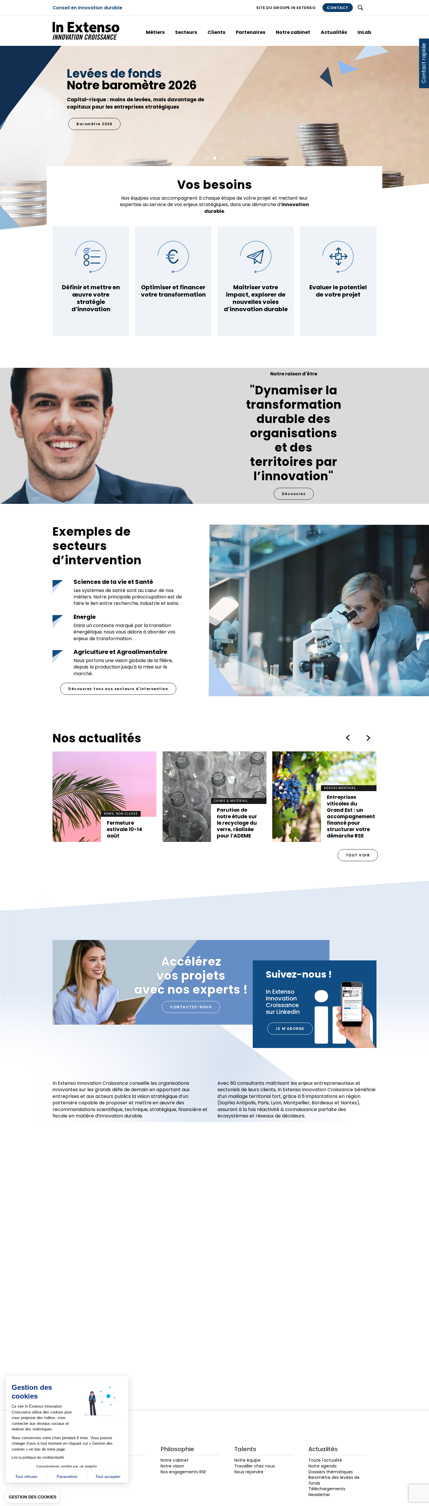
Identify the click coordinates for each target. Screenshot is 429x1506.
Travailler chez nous (254, 1466)
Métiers (155, 32)
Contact (337, 8)
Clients (216, 32)
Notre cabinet (293, 32)
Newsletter (319, 1495)
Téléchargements (326, 1489)
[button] (32, 1497)
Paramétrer (67, 1476)
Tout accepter (108, 1476)
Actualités (334, 32)
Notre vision (172, 1466)
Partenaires (250, 32)
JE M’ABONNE (290, 1028)
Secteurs (186, 32)
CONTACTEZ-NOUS (191, 1006)
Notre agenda (322, 1466)
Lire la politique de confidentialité (38, 1457)
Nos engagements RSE (101, 109)
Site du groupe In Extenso (286, 8)
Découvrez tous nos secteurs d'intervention (118, 688)
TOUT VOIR (358, 855)
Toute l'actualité (325, 1460)
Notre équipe (247, 1460)
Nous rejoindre (248, 1472)
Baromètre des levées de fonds (334, 1480)
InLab (364, 32)
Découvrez (294, 493)
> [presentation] (348, 738)
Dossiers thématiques (330, 1472)
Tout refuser (26, 1476)
